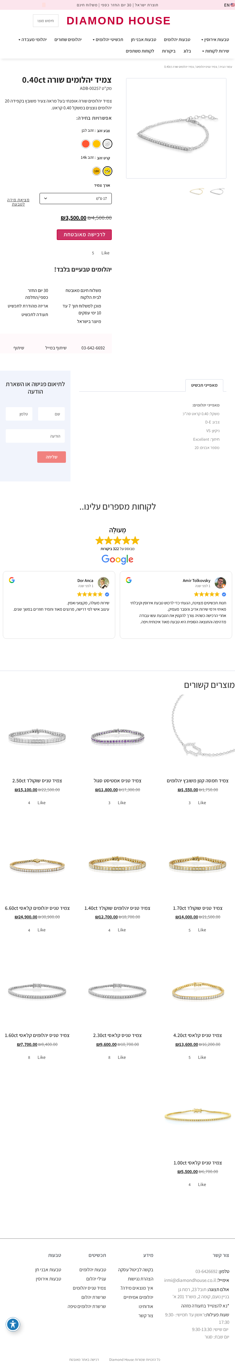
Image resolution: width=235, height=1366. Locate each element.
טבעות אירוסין (216, 39)
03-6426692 (206, 1271)
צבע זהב (103, 131)
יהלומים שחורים (68, 39)
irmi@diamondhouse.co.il (190, 1280)
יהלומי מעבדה (34, 39)
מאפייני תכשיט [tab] (204, 385)
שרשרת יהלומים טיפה (87, 1306)
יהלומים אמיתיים (138, 1297)
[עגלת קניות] (205, 20)
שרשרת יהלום (93, 1297)
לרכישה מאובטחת (84, 234)
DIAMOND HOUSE (118, 21)
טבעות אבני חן (143, 39)
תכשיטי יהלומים (109, 39)
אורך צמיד (102, 185)
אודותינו (146, 1306)
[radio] (107, 144)
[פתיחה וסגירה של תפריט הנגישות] (13, 1324)
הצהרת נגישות (140, 1279)
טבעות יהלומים (177, 39)
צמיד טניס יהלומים (206, 67)
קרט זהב (103, 158)
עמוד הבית (226, 67)
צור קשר (145, 1315)
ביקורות (169, 51)
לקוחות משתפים (140, 51)
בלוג (187, 51)
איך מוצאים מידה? (136, 1288)
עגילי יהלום (96, 1279)
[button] (56, 340)
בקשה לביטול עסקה (135, 1269)
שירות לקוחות (217, 51)
